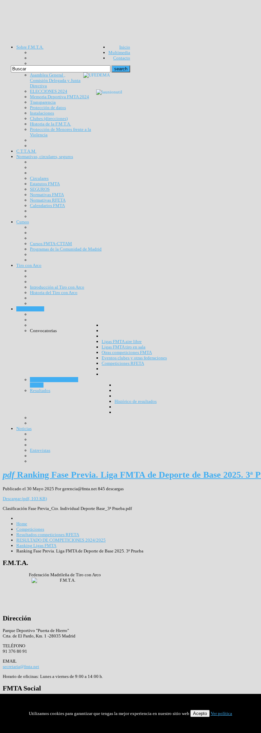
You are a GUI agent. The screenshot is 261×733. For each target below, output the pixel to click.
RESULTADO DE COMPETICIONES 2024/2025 (61, 540)
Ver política (221, 713)
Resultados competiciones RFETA (47, 534)
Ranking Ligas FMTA (36, 545)
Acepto (200, 713)
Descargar (25, 498)
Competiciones (30, 529)
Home (21, 523)
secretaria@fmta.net (21, 666)
